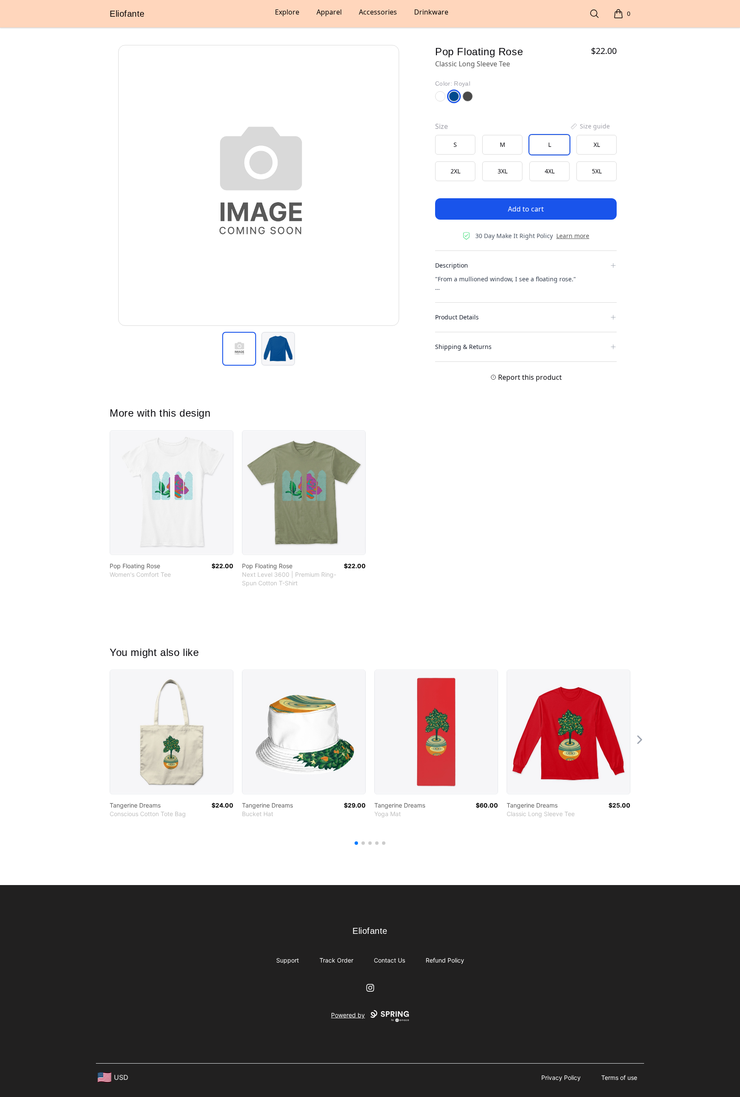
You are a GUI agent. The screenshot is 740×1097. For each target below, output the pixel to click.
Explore (287, 12)
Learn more (572, 236)
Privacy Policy (561, 1077)
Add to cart (526, 209)
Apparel (329, 12)
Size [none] (441, 126)
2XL (455, 171)
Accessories (378, 12)
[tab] (239, 349)
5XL (597, 171)
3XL (502, 171)
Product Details (457, 317)
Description (451, 265)
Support (287, 960)
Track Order (336, 960)
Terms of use (619, 1077)
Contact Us (389, 960)
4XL (550, 171)
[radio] (455, 145)
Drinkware (431, 12)
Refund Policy (445, 960)
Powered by (348, 1015)
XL (597, 144)
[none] (590, 126)
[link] (171, 492)
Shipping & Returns (463, 347)
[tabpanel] (258, 185)
